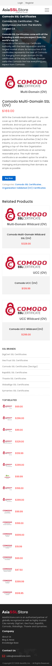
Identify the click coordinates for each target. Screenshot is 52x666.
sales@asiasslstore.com (18, 656)
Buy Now (9, 178)
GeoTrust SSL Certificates (15, 360)
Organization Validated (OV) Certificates (24, 187)
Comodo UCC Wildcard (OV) (26, 329)
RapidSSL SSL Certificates (14, 372)
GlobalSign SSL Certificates (15, 384)
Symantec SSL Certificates (15, 390)
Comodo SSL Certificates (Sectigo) (20, 366)
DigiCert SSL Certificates (14, 354)
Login (20, 2)
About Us (6, 636)
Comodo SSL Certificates (28, 184)
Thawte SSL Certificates (14, 378)
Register (30, 2)
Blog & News (8, 639)
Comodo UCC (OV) (26, 283)
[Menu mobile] (47, 10)
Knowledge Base (10, 642)
